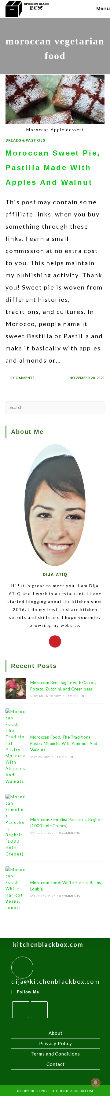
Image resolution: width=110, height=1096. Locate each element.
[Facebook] (20, 1009)
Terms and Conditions (55, 1053)
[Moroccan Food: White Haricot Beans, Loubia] (16, 888)
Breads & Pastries (25, 140)
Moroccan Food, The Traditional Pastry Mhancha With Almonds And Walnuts (63, 743)
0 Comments (22, 378)
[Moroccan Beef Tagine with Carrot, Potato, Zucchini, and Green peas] (16, 688)
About (55, 1033)
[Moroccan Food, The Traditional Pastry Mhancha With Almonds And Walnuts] (16, 746)
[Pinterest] (55, 641)
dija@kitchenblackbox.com (55, 981)
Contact (55, 1064)
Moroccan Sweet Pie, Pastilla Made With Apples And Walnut (53, 167)
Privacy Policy (55, 1043)
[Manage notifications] (96, 1082)
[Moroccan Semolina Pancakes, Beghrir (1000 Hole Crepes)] (16, 825)
